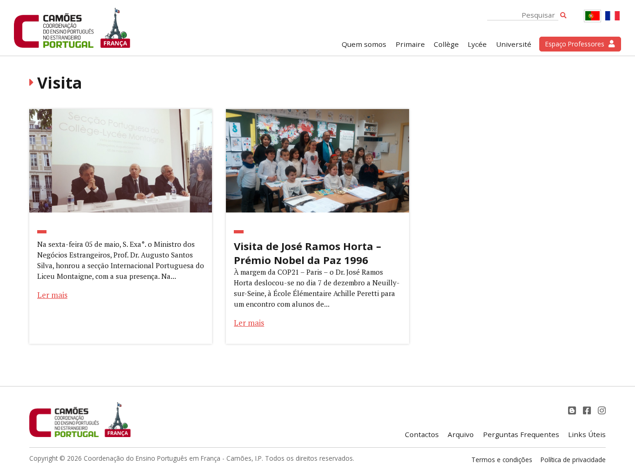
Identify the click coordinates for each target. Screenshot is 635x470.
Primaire (410, 44)
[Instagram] (602, 410)
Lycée (477, 44)
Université (513, 44)
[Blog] (573, 410)
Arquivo (461, 434)
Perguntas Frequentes (521, 434)
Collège (446, 44)
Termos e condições (501, 459)
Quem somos (364, 44)
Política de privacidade (573, 459)
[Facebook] (588, 410)
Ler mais (52, 295)
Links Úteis (587, 434)
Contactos (422, 434)
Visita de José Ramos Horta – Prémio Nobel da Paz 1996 (307, 253)
